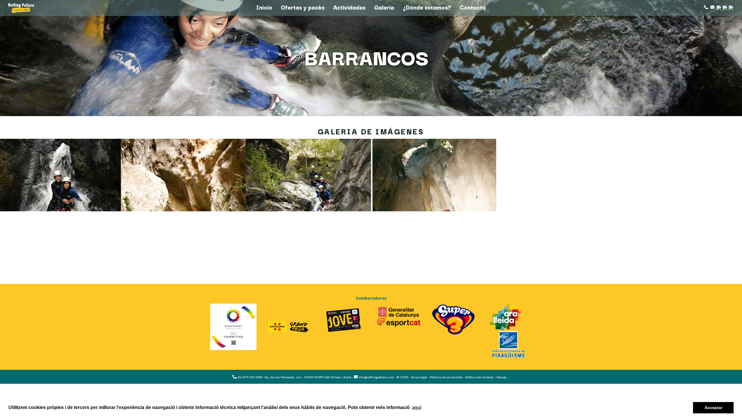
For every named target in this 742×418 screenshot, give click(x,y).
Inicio (264, 7)
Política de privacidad (446, 376)
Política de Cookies (479, 376)
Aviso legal (419, 376)
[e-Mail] (711, 7)
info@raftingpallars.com (376, 376)
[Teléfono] (706, 7)
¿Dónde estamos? (427, 7)
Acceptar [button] (713, 407)
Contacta (473, 7)
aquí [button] (416, 407)
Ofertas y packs (303, 7)
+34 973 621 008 (249, 376)
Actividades (349, 7)
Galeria (384, 7)
